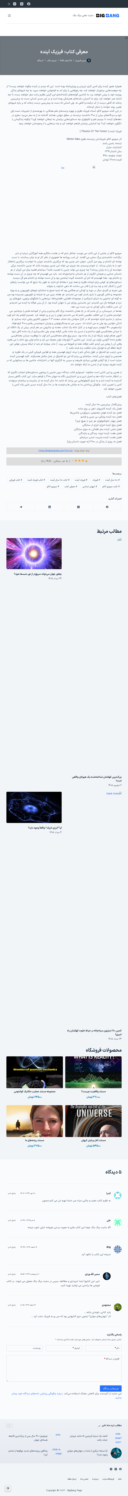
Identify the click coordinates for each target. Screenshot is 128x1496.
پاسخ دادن (12, 1193)
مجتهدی (106, 1305)
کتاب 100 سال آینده (60, 480)
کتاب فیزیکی (15, 480)
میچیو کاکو (53, 486)
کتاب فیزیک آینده (36, 480)
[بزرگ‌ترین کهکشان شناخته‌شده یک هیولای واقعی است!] (94, 655)
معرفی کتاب (52, 60)
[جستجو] (9, 4)
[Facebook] (28, 3)
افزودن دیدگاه (111, 1359)
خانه (120, 1479)
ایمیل (76, 1348)
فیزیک (96, 480)
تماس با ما (84, 1479)
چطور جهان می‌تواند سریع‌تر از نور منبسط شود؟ (38, 574)
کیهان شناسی (89, 486)
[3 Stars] (79, 460)
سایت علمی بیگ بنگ (83, 15)
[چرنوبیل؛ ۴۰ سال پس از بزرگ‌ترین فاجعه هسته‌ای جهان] (56, 1438)
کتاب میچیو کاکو (111, 486)
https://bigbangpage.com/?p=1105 (56, 450)
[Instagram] (14, 3)
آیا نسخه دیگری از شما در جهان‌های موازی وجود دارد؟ (87, 1453)
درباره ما (95, 1479)
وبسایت (36, 1348)
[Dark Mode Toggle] (8, 1488)
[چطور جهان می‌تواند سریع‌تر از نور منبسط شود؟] (34, 553)
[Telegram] (20, 507)
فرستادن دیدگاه (110, 1388)
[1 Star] (86, 461)
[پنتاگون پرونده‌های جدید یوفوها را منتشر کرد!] (56, 1453)
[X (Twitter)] (21, 3)
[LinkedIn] (49, 507)
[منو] (9, 15)
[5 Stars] (72, 460)
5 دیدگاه (40, 60)
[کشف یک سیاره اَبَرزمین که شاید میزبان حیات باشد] (116, 1438)
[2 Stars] (82, 460)
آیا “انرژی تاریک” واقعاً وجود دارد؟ (45, 828)
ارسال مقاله (71, 1479)
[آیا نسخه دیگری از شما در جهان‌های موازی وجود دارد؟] (116, 1453)
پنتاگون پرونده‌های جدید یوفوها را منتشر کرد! (28, 1453)
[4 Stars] (76, 460)
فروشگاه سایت (108, 1479)
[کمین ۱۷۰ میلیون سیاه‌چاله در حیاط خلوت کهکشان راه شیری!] (94, 909)
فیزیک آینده (81, 480)
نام (117, 1348)
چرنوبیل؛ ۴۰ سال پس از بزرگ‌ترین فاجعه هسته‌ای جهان (28, 1438)
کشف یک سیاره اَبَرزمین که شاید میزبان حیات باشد (89, 1438)
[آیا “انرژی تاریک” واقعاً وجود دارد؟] (34, 807)
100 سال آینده (112, 480)
